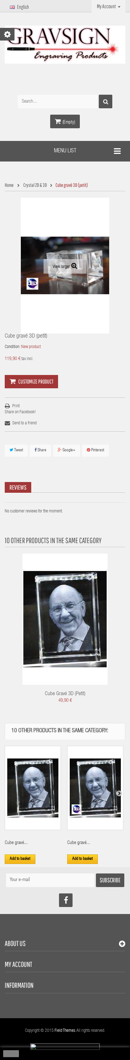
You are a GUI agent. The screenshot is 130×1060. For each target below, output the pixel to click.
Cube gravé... (16, 843)
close (11, 1053)
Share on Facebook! (20, 412)
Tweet (18, 450)
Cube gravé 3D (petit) (65, 694)
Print (16, 406)
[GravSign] (65, 45)
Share (41, 450)
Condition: (12, 347)
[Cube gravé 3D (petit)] (65, 619)
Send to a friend (24, 423)
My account (18, 964)
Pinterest (97, 450)
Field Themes (65, 1031)
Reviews (18, 487)
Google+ (68, 450)
